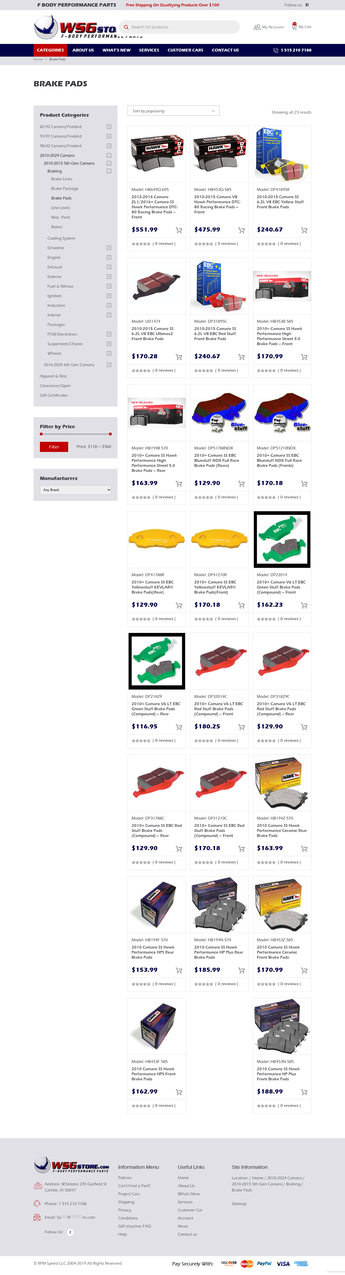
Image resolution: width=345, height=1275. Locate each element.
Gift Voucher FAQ (134, 1226)
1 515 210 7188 (295, 50)
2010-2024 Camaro (57, 155)
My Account (272, 27)
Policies (125, 1178)
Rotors (56, 227)
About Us (186, 1186)
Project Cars (129, 1194)
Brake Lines (61, 179)
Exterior (54, 276)
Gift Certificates (54, 395)
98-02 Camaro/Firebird (61, 146)
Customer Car (190, 1210)
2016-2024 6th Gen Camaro (69, 365)
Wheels (54, 353)
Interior (54, 315)
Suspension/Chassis (65, 344)
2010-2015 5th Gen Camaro (69, 163)
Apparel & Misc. (54, 376)
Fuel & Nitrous (60, 286)
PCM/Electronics (62, 334)
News (183, 1226)
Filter (54, 447)
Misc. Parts (60, 217)
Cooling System (61, 238)
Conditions (128, 1218)
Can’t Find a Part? (134, 1186)
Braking (54, 171)
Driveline (55, 248)
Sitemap (239, 1204)
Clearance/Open (55, 386)
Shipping (126, 1202)
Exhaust (54, 267)
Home (38, 59)
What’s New (189, 1194)
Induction (56, 305)
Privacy (124, 1210)
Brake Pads (61, 198)
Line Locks (60, 208)
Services (185, 1202)
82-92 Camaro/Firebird (61, 126)
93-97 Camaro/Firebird (61, 136)
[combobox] (173, 111)
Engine (54, 257)
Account (185, 1218)
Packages (56, 324)
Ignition (54, 296)
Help (122, 1234)
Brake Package (65, 188)
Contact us (187, 1234)
